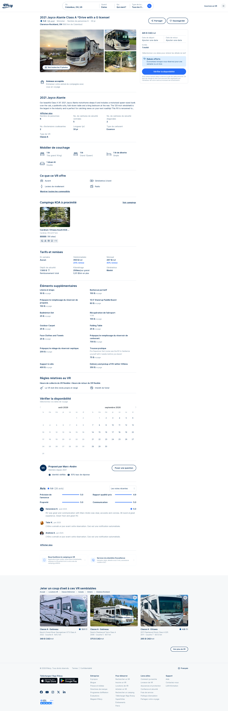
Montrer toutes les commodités (55, 191)
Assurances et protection (151, 686)
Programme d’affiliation (99, 692)
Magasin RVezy (96, 699)
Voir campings (129, 202)
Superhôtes (120, 699)
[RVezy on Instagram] (52, 692)
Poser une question (124, 468)
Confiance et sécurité (149, 689)
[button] (80, 6)
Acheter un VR (121, 689)
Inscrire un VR (121, 682)
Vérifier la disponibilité (164, 71)
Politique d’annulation (149, 696)
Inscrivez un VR (210, 6)
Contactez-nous (172, 682)
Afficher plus (46, 113)
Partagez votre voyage (150, 699)
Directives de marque (98, 689)
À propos (94, 679)
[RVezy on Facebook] (41, 692)
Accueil (42, 592)
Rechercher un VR (123, 679)
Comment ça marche (149, 679)
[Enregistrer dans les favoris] (84, 598)
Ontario (90, 592)
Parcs (118, 706)
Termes (75, 668)
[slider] (43, 21)
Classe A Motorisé (68, 592)
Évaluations (94, 696)
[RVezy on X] (58, 692)
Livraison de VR (147, 682)
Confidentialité (86, 668)
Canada (81, 592)
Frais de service (147, 692)
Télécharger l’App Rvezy (125, 696)
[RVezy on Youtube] (47, 692)
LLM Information (172, 686)
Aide (167, 679)
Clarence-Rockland (103, 592)
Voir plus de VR (179, 649)
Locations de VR (122, 686)
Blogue (93, 682)
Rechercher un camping (125, 692)
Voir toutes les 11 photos (58, 67)
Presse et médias (97, 686)
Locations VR (53, 592)
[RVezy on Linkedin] (64, 692)
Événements (120, 702)
